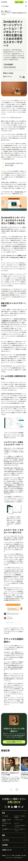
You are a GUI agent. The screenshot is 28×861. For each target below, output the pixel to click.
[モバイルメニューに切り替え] (25, 2)
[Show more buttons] (25, 210)
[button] (13, 812)
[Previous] (11, 789)
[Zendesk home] (4, 2)
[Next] (17, 789)
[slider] (13, 210)
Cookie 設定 (23, 855)
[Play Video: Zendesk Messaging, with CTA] (14, 204)
